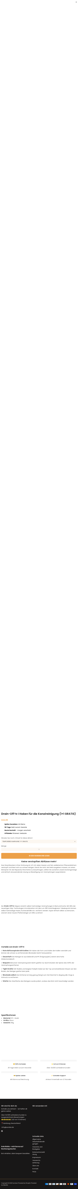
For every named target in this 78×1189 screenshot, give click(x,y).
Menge (3, 846)
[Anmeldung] (74, 4)
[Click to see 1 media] (7, 791)
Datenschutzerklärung (38, 1153)
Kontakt (35, 1169)
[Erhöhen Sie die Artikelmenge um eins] (75, 849)
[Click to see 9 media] (32, 802)
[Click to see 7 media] (7, 802)
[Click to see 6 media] (71, 791)
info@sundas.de (7, 1127)
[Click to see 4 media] (45, 791)
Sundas (14, 1183)
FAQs (34, 1172)
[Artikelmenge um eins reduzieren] (3, 849)
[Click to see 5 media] (58, 791)
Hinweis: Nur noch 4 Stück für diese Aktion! (17, 838)
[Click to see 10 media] (45, 802)
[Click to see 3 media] (32, 791)
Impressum (36, 1157)
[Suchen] (3, 4)
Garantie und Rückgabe (37, 1148)
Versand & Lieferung (36, 1161)
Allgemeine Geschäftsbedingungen (38, 1141)
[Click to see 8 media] (20, 802)
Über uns (35, 1166)
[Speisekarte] (2, 4)
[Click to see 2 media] (20, 791)
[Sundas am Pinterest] (2, 1131)
